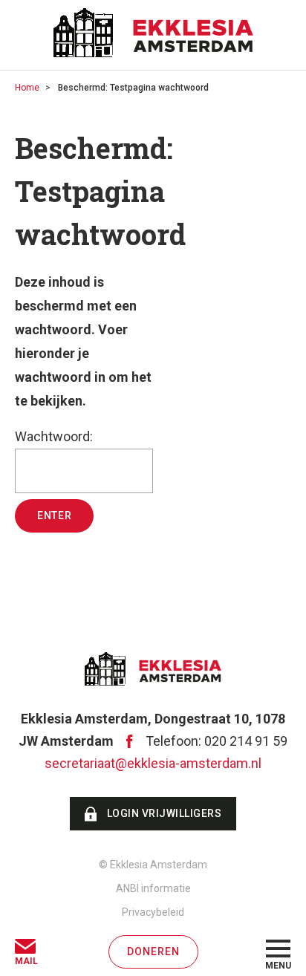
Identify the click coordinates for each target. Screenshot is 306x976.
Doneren (153, 951)
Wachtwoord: (54, 436)
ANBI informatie (153, 888)
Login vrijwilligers (164, 813)
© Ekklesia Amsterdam (153, 865)
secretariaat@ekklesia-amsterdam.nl (153, 763)
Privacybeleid (153, 912)
